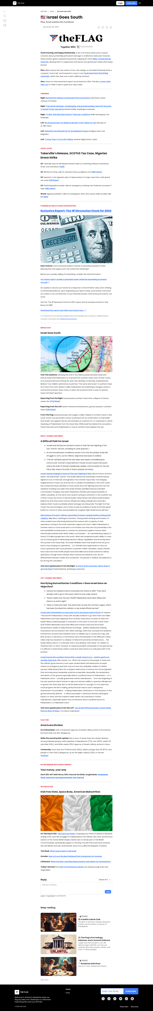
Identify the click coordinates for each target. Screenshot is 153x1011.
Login (120, 3)
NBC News (96, 172)
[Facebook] (120, 998)
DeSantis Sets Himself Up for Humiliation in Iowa (66, 131)
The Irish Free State (66, 833)
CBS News (53, 180)
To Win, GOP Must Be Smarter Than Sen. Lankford (68, 114)
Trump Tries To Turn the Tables (59, 139)
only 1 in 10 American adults (71, 867)
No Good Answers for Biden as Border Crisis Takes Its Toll (70, 123)
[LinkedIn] (109, 998)
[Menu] (139, 2)
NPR (45, 197)
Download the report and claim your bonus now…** (64, 310)
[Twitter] (103, 998)
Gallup (44, 755)
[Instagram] (126, 998)
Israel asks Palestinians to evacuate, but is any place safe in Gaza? (71, 612)
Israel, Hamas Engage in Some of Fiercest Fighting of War (66, 473)
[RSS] (132, 998)
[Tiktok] (114, 998)
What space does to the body (63, 851)
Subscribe (131, 3)
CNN (62, 166)
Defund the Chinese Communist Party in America (68, 98)
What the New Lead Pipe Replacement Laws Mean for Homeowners (81, 861)
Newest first (103, 879)
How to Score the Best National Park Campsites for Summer (75, 856)
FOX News (55, 401)
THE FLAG (44, 11)
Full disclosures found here (68, 319)
